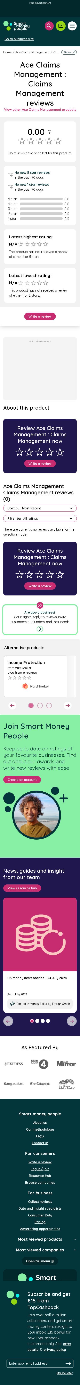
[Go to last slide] (12, 706)
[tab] (31, 705)
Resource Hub (40, 1176)
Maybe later (65, 1373)
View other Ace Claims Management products (40, 109)
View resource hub (22, 888)
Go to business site (19, 39)
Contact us (40, 1143)
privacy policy (55, 1350)
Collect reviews (40, 1202)
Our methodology (40, 1129)
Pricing (40, 1222)
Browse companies (40, 1182)
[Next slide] (68, 706)
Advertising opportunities (40, 1229)
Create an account (22, 780)
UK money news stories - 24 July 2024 (37, 978)
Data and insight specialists (40, 1208)
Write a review (40, 316)
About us (40, 1123)
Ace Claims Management (32, 52)
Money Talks (38, 1004)
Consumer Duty (40, 1215)
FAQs (40, 1136)
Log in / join (40, 1169)
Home (7, 52)
